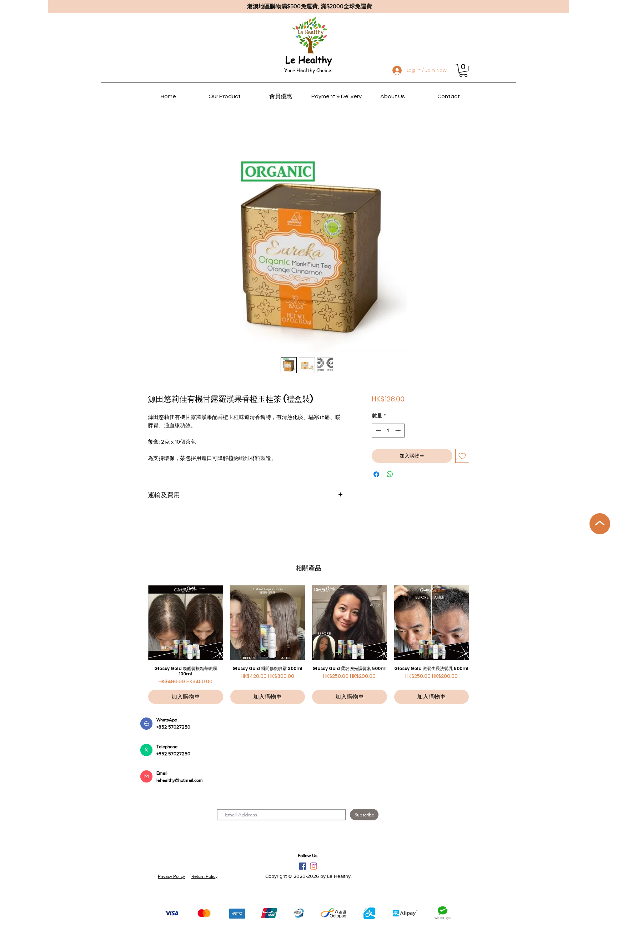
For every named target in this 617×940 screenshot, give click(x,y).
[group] (308, 645)
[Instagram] (313, 866)
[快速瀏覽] (185, 622)
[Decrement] (377, 430)
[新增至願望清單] (462, 456)
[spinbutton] (388, 430)
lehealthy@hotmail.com (179, 780)
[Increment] (398, 430)
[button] (463, 70)
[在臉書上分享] (376, 474)
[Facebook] (302, 866)
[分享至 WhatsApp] (390, 474)
